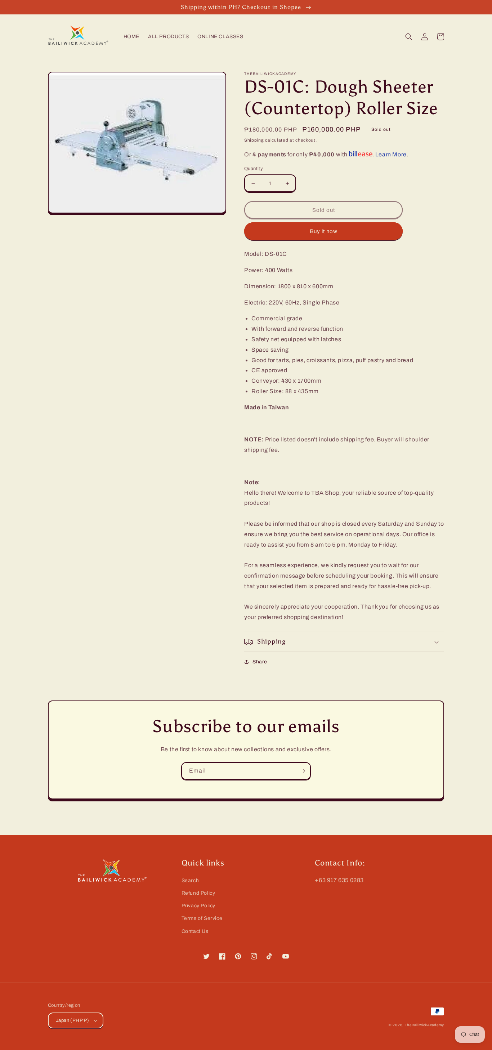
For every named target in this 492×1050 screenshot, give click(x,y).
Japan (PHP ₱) (72, 1020)
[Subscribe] (302, 771)
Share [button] (259, 661)
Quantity (253, 168)
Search (190, 880)
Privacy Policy (198, 905)
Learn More (391, 154)
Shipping (254, 140)
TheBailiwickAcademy (424, 1025)
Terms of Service (202, 918)
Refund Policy (198, 893)
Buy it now (323, 231)
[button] (409, 37)
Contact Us (195, 931)
